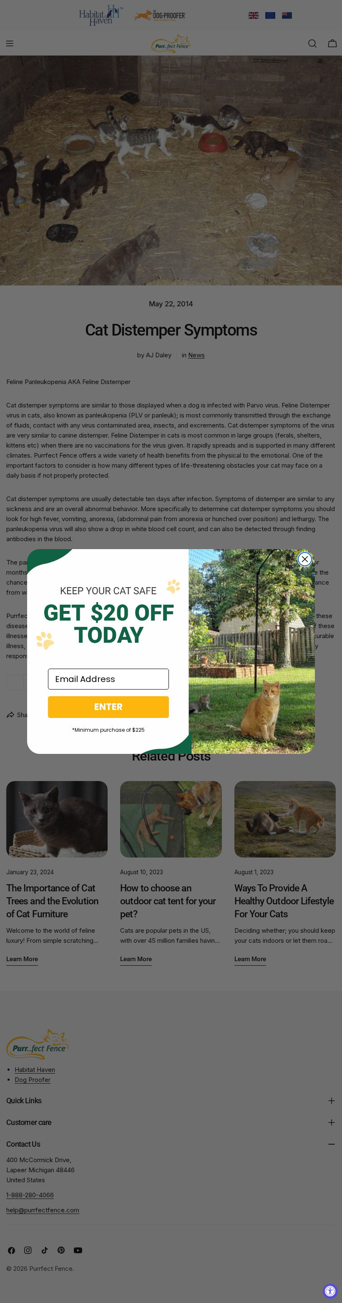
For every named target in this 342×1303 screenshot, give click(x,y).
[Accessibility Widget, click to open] (330, 1291)
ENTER (108, 706)
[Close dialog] (305, 559)
